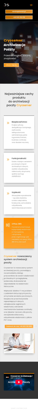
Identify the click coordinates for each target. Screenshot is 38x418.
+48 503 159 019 (19, 17)
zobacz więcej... (11, 65)
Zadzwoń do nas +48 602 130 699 (19, 326)
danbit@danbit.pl (19, 11)
